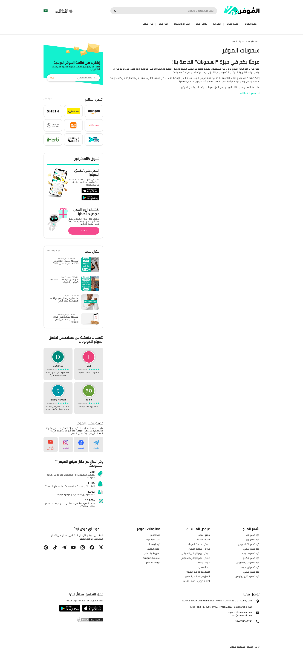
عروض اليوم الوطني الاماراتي (195, 553)
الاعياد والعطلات (202, 539)
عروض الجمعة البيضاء (199, 549)
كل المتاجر (47, 98)
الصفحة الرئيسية (252, 41)
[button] (94, 111)
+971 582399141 (243, 621)
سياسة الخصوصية (151, 558)
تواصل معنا (201, 24)
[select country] (46, 11)
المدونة (217, 24)
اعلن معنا (163, 24)
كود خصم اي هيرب (250, 567)
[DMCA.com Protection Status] (73, 619)
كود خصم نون (252, 535)
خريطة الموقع (153, 562)
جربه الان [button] (84, 231)
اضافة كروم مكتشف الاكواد (196, 581)
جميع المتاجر (250, 24)
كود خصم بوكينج (251, 558)
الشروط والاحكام (182, 24)
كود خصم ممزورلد (250, 553)
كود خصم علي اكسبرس (247, 562)
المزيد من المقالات (54, 250)
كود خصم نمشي (251, 572)
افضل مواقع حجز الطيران (198, 572)
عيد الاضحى (204, 567)
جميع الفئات (232, 24)
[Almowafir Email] (257, 614)
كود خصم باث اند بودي (248, 544)
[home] (241, 10)
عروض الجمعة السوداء (199, 544)
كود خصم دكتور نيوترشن (247, 576)
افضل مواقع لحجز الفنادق (197, 576)
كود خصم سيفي (251, 549)
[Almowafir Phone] (257, 622)
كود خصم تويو (252, 539)
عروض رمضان (203, 562)
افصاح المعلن (153, 549)
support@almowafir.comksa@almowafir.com (240, 613)
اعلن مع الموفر (152, 539)
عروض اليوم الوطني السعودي (195, 558)
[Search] (115, 10)
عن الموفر (148, 24)
